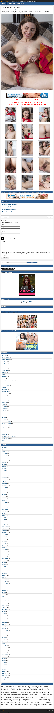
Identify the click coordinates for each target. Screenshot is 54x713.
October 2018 (4, 607)
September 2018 (5, 609)
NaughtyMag (4, 402)
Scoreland (4, 417)
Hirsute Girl (12, 702)
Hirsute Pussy (43, 705)
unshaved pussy (7, 705)
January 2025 (4, 453)
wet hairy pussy (23, 692)
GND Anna (4, 387)
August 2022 (4, 511)
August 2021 (4, 534)
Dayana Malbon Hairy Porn (10, 7)
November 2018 (5, 605)
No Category (4, 406)
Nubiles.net (4, 412)
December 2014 (5, 673)
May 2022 (4, 517)
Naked (3, 689)
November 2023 (5, 481)
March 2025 (4, 449)
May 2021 (4, 541)
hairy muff (37, 689)
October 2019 (4, 581)
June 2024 (4, 466)
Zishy (3, 440)
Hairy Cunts (20, 700)
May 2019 (4, 592)
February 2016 (4, 643)
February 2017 (4, 620)
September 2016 (5, 630)
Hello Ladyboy (4, 389)
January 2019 (4, 600)
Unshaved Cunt (12, 692)
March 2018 (4, 615)
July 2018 (4, 611)
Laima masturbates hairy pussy (9, 204)
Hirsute (43, 689)
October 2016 (4, 628)
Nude (50, 705)
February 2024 (4, 475)
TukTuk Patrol (4, 434)
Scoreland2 (4, 419)
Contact (2, 710)
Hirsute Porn (32, 695)
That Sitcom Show (5, 425)
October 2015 (4, 652)
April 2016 (4, 639)
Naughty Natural (5, 400)
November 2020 (5, 553)
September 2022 (5, 509)
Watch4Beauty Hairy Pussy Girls (8, 436)
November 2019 (5, 579)
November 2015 (5, 650)
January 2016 (4, 645)
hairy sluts (12, 687)
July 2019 (4, 588)
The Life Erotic (5, 430)
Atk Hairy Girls (5, 370)
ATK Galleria (4, 368)
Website (3, 231)
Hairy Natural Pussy (8, 697)
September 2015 (5, 654)
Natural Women (45, 702)
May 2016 (4, 637)
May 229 (3, 679)
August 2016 (4, 632)
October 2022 (4, 507)
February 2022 (4, 522)
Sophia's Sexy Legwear (6, 421)
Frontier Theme (50, 710)
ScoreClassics (5, 415)
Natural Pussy (32, 705)
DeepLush (4, 378)
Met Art (3, 398)
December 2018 (5, 603)
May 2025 (4, 447)
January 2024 (4, 477)
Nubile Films (4, 408)
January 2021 (4, 549)
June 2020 (4, 564)
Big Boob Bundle (5, 374)
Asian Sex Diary (5, 366)
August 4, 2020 (6, 9)
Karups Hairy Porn (5, 393)
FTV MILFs (4, 383)
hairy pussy (44, 692)
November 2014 (5, 675)
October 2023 (4, 483)
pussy (27, 700)
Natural (45, 687)
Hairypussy (38, 687)
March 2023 (4, 498)
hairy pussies (33, 692)
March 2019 (4, 596)
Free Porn (27, 308)
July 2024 (4, 464)
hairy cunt (5, 687)
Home (3, 3)
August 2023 (4, 487)
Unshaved (27, 697)
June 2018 (4, 613)
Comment (3, 241)
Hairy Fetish (10, 689)
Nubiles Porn (4, 410)
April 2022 (4, 519)
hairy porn (30, 687)
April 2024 (4, 470)
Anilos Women (5, 363)
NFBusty (3, 404)
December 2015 (5, 647)
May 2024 (4, 468)
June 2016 (4, 635)
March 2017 (4, 617)
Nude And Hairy (37, 697)
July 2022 (4, 513)
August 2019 (4, 586)
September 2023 (5, 485)
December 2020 (5, 551)
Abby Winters (4, 361)
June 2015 (4, 660)
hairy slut (19, 697)
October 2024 (4, 458)
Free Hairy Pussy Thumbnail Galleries (16, 3)
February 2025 (4, 451)
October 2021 (4, 530)
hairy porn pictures (21, 695)
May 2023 (4, 494)
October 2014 (4, 677)
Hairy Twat (12, 700)
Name (2, 224)
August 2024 (4, 462)
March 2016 (4, 641)
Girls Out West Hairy (6, 385)
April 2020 (4, 568)
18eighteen (4, 355)
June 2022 (4, 515)
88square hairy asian (6, 359)
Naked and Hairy (44, 700)
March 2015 (4, 667)
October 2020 (4, 556)
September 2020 (5, 558)
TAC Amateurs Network (6, 423)
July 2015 (4, 658)
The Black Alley (5, 427)
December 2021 (5, 526)
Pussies (18, 689)
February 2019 (4, 598)
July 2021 (4, 536)
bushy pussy (28, 702)
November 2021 (5, 528)
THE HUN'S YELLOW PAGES (27, 301)
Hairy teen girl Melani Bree (8, 206)
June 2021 (4, 539)
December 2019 (5, 577)
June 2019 (4, 590)
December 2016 (5, 624)
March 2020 (4, 571)
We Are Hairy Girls (14, 9)
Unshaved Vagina (20, 705)
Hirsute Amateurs (4, 706)
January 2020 (4, 575)
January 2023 (4, 502)
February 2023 (4, 500)
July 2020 (4, 562)
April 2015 (4, 664)
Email (2, 227)
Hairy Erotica (21, 687)
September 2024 (5, 460)
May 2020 (4, 566)
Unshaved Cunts (7, 695)
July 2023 (4, 489)
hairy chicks (47, 695)
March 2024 (4, 472)
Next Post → (50, 217)
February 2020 (4, 573)
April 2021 (4, 543)
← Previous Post (4, 217)
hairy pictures (19, 702)
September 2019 (5, 583)
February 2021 (4, 547)
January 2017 (4, 622)
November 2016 (5, 626)
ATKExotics (4, 372)
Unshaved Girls (27, 689)
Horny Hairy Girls (5, 391)
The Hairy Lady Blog (5, 1)
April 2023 (4, 496)
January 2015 (4, 671)
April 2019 (4, 594)
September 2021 (5, 532)
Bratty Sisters (4, 376)
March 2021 (4, 545)
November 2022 (5, 504)
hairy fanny (5, 702)
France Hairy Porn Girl (7, 211)
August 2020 (4, 560)
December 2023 (5, 479)
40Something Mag (5, 357)
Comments (22, 9)
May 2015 (4, 662)
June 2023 (4, 492)
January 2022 (4, 524)
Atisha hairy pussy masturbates (9, 209)
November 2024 (5, 455)
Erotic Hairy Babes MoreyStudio (8, 380)
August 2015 (4, 656)
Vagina (36, 702)
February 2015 (4, 669)
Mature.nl (3, 395)
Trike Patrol (4, 432)
